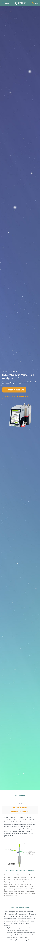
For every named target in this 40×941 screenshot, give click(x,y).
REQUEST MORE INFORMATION (16, 396)
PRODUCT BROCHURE (16, 390)
